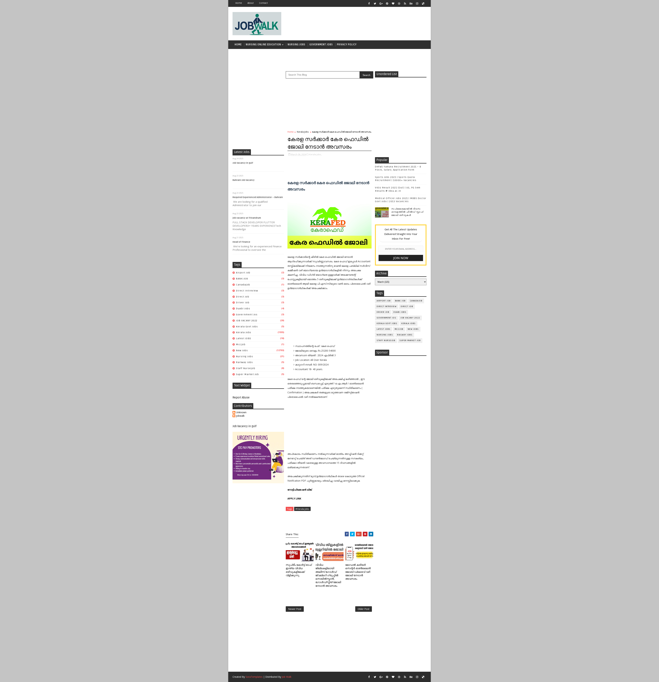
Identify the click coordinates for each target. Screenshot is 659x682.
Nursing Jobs (296, 44)
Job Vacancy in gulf (243, 163)
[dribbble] (399, 3)
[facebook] (369, 3)
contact (263, 3)
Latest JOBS (243, 338)
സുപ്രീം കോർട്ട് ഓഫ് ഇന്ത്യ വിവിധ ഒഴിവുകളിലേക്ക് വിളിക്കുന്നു (299, 570)
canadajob (243, 284)
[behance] (411, 3)
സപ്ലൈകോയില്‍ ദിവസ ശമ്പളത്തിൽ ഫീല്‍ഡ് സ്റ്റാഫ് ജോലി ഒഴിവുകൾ (407, 211)
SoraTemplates (254, 676)
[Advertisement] (363, 21)
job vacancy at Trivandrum (247, 218)
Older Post (363, 609)
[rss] (405, 3)
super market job (247, 374)
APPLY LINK (294, 498)
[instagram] (417, 3)
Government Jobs (321, 44)
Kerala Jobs (243, 332)
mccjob (240, 344)
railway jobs (244, 362)
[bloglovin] (393, 3)
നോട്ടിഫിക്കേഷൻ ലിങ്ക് (300, 489)
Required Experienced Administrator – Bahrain (258, 197)
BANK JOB (242, 278)
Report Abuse (241, 397)
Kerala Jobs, (315, 154)
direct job (242, 296)
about (250, 3)
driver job (242, 302)
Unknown (241, 412)
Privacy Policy (347, 44)
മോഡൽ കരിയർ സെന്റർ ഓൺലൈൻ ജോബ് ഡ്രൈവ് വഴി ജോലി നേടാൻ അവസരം (358, 571)
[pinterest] (387, 3)
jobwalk (240, 415)
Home (238, 3)
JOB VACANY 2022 (246, 320)
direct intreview (247, 290)
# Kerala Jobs (302, 508)
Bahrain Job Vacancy (244, 180)
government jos (246, 314)
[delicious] (423, 3)
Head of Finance (241, 242)
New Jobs (242, 350)
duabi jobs (243, 308)
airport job (243, 272)
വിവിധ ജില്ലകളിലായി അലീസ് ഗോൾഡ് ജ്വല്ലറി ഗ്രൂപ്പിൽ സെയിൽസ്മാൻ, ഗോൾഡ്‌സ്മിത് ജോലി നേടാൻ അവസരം (328, 575)
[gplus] (381, 3)
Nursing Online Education (263, 44)
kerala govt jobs (247, 326)
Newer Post (294, 609)
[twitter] (375, 3)
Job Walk (286, 676)
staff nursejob (245, 368)
